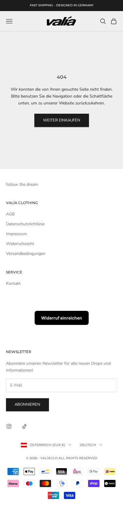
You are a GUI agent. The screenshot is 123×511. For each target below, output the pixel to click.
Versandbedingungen (25, 253)
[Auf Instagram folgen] (9, 426)
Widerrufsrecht (20, 244)
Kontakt (13, 283)
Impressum (16, 234)
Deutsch (88, 445)
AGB (10, 214)
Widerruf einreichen (61, 317)
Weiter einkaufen (61, 120)
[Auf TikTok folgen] (24, 426)
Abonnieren (27, 404)
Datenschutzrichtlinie (25, 224)
